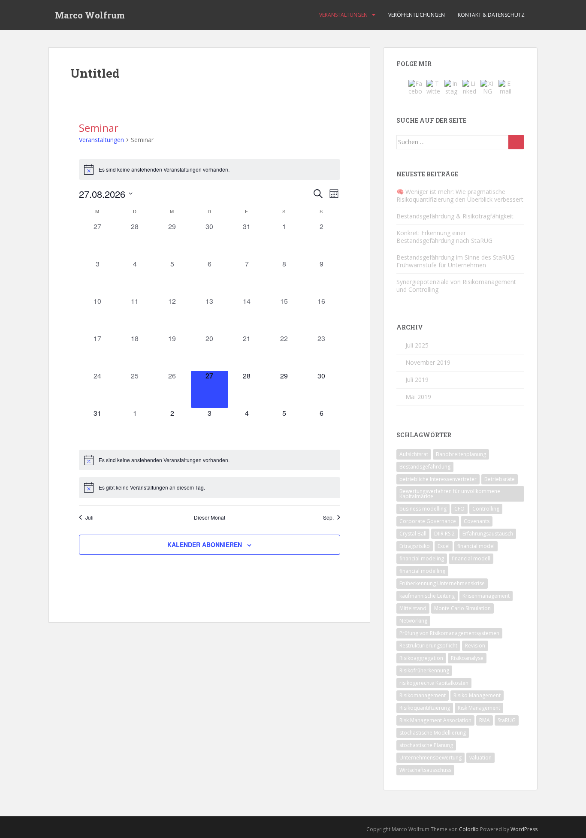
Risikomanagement (422, 695)
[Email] (505, 87)
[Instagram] (451, 87)
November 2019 (427, 362)
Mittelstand (412, 608)
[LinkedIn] (469, 87)
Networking (413, 620)
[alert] (209, 169)
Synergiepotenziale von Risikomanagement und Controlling (456, 285)
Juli (89, 517)
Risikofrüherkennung (424, 670)
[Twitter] (433, 87)
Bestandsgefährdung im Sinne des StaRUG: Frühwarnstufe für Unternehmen (456, 261)
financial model (476, 546)
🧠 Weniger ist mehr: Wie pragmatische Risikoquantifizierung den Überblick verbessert (459, 195)
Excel (444, 546)
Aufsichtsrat (413, 454)
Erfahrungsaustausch (487, 533)
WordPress (524, 829)
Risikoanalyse (467, 658)
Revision (475, 645)
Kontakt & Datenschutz (491, 14)
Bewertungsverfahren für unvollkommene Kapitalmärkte (449, 493)
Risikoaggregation (421, 658)
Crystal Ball (412, 533)
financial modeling (421, 558)
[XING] (487, 87)
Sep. (328, 517)
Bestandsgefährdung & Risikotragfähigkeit (455, 216)
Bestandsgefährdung (424, 466)
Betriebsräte (499, 479)
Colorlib (469, 829)
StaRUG (507, 720)
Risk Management (479, 707)
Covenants (476, 521)
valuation (480, 757)
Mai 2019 (418, 397)
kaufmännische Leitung (427, 595)
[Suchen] (516, 142)
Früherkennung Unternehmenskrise (442, 583)
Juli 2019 (417, 379)
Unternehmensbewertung (430, 757)
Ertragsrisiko (414, 546)
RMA (484, 720)
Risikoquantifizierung (424, 707)
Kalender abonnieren (204, 544)
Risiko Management (477, 695)
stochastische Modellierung (432, 732)
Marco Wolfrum (90, 15)
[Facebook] (415, 87)
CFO (459, 508)
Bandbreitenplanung (461, 454)
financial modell (471, 558)
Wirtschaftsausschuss (425, 770)
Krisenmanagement (486, 595)
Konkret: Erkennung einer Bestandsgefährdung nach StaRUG (444, 237)
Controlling (485, 508)
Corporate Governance (427, 521)
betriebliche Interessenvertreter (438, 479)
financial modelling (422, 571)
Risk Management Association (435, 720)
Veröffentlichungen (416, 14)
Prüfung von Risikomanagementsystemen (449, 633)
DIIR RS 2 (444, 533)
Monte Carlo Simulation (462, 608)
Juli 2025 (417, 345)
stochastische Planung (426, 745)
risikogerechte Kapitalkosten (433, 683)
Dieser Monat (209, 517)
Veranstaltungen (343, 14)
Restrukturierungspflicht (428, 645)
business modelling (423, 508)
